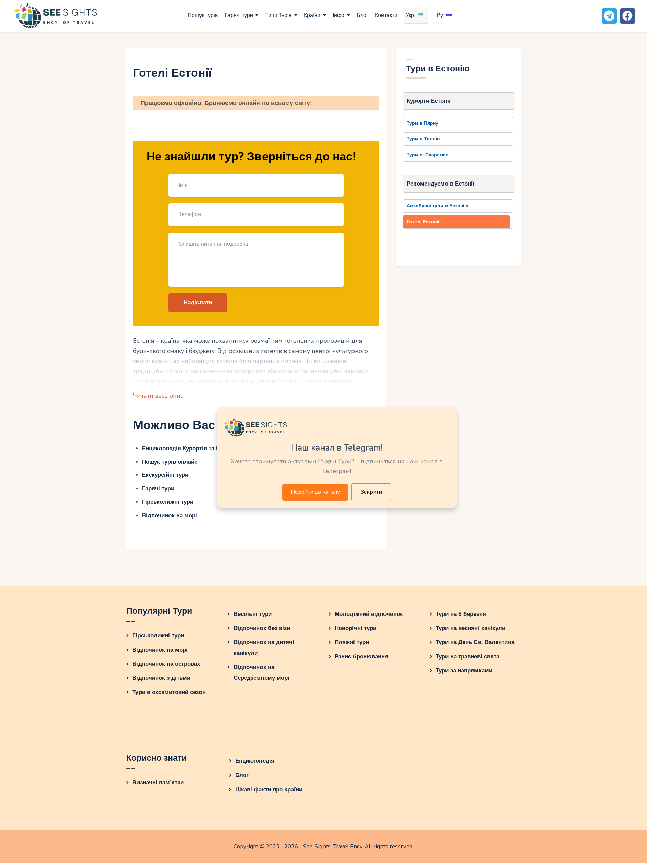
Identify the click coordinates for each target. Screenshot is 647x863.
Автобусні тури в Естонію (437, 206)
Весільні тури (253, 614)
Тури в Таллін (423, 139)
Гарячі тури (158, 488)
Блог (242, 775)
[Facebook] (627, 16)
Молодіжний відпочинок (369, 614)
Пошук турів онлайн (170, 462)
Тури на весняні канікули (470, 628)
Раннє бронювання (361, 656)
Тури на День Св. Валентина (475, 642)
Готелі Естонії (423, 222)
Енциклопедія (254, 761)
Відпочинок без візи (262, 628)
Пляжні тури (352, 642)
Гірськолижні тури (167, 502)
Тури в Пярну (422, 123)
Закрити (371, 492)
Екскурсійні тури (165, 475)
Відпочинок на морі (169, 515)
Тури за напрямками (464, 670)
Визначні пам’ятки (158, 782)
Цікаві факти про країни (268, 789)
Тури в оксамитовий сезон (169, 692)
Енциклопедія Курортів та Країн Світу (194, 448)
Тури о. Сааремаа (428, 155)
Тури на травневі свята (467, 656)
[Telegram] (609, 16)
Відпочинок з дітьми (161, 678)
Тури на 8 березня (461, 614)
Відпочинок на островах (166, 664)
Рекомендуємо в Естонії (440, 183)
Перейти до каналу (315, 492)
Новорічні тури (355, 628)
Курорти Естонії (429, 101)
